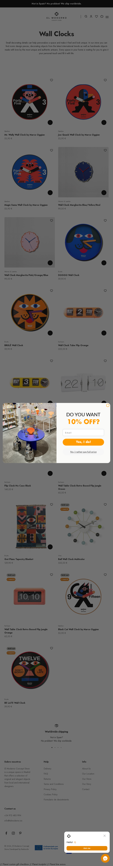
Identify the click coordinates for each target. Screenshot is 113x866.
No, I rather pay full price (83, 451)
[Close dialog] (107, 405)
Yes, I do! (83, 442)
